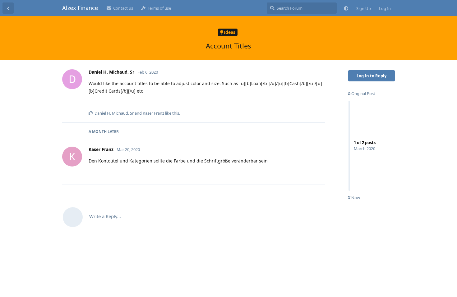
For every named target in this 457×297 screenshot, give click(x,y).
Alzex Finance (80, 7)
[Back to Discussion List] (8, 8)
